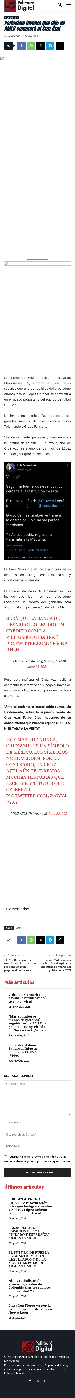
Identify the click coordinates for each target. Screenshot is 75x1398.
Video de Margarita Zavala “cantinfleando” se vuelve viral (27, 998)
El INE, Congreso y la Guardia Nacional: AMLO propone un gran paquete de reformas (20, 965)
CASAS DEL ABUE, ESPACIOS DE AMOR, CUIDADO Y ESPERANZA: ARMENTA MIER (29, 1233)
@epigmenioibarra (30, 637)
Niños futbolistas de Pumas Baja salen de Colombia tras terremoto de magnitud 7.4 (29, 1286)
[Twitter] (37, 1381)
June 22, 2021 (58, 814)
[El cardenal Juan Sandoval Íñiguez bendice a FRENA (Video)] (59, 1050)
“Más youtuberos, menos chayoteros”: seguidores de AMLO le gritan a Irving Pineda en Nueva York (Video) (27, 1023)
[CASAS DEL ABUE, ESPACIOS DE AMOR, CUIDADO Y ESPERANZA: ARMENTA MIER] (63, 1233)
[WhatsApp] (31, 46)
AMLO (19, 928)
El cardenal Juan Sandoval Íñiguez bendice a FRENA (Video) (22, 1050)
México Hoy (11, 17)
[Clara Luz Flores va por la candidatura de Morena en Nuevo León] (63, 1311)
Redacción (14, 36)
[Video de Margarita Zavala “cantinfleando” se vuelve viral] (59, 1000)
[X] (40, 46)
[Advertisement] (37, 138)
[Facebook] (21, 46)
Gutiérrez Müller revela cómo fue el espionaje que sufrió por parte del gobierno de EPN (55, 965)
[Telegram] (50, 46)
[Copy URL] (60, 46)
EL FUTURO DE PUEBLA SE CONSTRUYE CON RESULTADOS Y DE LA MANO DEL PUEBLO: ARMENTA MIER (28, 1259)
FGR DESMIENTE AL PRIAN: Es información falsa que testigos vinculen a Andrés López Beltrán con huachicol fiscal (30, 1206)
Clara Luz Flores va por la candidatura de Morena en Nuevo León (30, 1309)
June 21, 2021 (38, 667)
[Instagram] (45, 1381)
